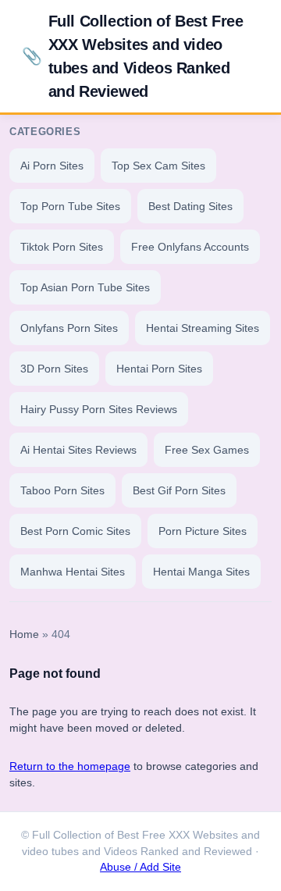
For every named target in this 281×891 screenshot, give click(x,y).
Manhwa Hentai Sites (72, 571)
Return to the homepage (69, 766)
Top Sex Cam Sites (158, 165)
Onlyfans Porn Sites (69, 328)
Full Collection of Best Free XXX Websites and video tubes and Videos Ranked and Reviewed (132, 56)
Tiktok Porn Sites (61, 247)
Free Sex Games (207, 450)
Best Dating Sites (190, 206)
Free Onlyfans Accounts (190, 247)
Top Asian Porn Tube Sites (85, 287)
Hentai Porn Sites (159, 368)
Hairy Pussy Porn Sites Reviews (98, 409)
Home (24, 634)
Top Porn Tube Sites (70, 206)
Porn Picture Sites (202, 531)
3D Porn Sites (54, 368)
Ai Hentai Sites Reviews (78, 450)
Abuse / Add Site (140, 867)
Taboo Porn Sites (62, 490)
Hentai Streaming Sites (202, 328)
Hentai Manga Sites (201, 571)
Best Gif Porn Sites (179, 490)
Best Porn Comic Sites (75, 531)
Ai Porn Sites (52, 165)
